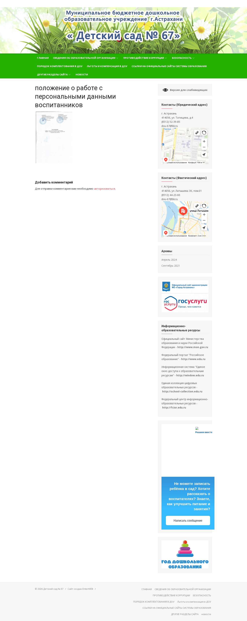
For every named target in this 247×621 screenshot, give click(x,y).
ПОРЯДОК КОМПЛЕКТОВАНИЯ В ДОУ (59, 66)
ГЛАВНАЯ (43, 57)
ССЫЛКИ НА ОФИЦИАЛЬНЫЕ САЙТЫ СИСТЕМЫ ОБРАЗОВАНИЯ (169, 66)
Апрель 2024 (169, 259)
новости (82, 74)
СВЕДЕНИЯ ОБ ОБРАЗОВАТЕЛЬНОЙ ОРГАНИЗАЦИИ (84, 57)
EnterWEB (87, 588)
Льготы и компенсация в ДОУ (107, 66)
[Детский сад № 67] (123, 30)
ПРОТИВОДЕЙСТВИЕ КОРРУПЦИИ (143, 57)
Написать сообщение (188, 520)
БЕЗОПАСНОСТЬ (182, 57)
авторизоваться (104, 188)
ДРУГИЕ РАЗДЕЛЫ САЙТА (52, 74)
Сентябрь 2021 (170, 265)
